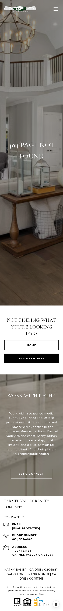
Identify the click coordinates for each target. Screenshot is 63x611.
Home (31, 345)
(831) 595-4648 (22, 539)
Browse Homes (31, 358)
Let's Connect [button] (31, 473)
